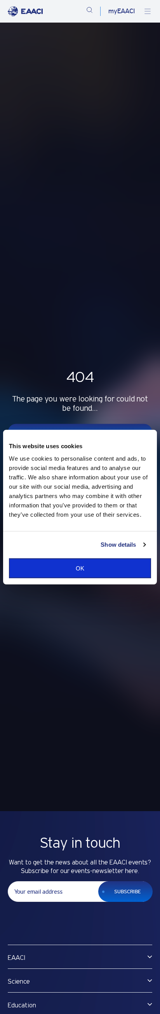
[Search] (89, 11)
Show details (118, 544)
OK (80, 568)
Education (22, 1005)
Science (19, 981)
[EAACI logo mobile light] (25, 11)
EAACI (16, 957)
